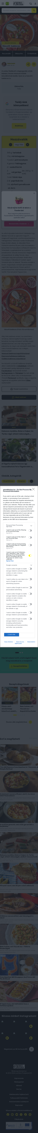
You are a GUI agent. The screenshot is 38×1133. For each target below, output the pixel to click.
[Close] (34, 490)
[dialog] (19, 566)
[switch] (30, 531)
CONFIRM (11, 634)
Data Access (20, 642)
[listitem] (19, 525)
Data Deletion (8, 642)
